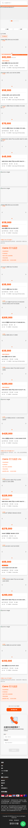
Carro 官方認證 (4, 770)
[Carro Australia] (25, 796)
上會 (2, 773)
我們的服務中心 (4, 788)
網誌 (2, 785)
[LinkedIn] (17, 823)
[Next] (26, 47)
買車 (2, 765)
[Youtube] (15, 823)
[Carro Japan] (17, 796)
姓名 (5, 734)
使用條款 (11, 820)
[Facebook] (10, 823)
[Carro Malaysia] (6, 796)
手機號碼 (6, 740)
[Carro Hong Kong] (21, 796)
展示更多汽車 (14, 709)
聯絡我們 (3, 783)
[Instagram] (13, 823)
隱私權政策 (16, 820)
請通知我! (14, 750)
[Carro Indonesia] (10, 796)
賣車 (2, 768)
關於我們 (3, 780)
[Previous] (2, 47)
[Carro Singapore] (2, 796)
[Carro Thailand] (14, 796)
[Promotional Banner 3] (14, 13)
